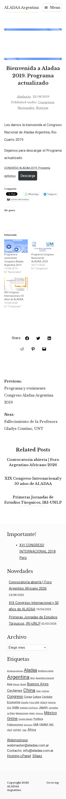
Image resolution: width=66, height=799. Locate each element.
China (29, 690)
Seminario (28, 725)
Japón (43, 707)
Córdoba (47, 697)
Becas (16, 684)
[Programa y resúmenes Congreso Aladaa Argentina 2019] (16, 246)
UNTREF (17, 730)
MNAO (32, 713)
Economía (13, 702)
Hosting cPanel (19, 756)
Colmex (45, 691)
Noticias (42, 108)
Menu (55, 7)
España (25, 702)
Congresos (46, 102)
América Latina (45, 670)
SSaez (37, 756)
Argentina (18, 677)
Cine (38, 691)
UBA (36, 724)
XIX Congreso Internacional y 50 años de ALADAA (14, 296)
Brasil (23, 684)
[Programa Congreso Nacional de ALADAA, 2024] (43, 246)
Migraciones (22, 713)
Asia (9, 684)
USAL (24, 730)
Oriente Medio (25, 719)
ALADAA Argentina (21, 7)
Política (38, 719)
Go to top (52, 782)
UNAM (43, 724)
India (15, 707)
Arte (32, 678)
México (50, 713)
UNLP (9, 730)
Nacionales (26, 108)
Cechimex (14, 691)
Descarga (27, 176)
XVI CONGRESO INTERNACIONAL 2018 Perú (37, 551)
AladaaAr (24, 96)
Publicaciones (15, 724)
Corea (28, 697)
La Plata (11, 713)
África (32, 729)
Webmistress (17, 740)
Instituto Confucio (29, 708)
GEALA (43, 702)
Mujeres (39, 713)
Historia (52, 702)
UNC (51, 724)
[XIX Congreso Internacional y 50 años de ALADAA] (16, 284)
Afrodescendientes (15, 671)
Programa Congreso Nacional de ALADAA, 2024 (42, 258)
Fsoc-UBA (34, 702)
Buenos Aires (38, 684)
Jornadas (53, 708)
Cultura (37, 697)
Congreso (15, 696)
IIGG (9, 708)
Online (12, 718)
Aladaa (30, 670)
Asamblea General (45, 678)
